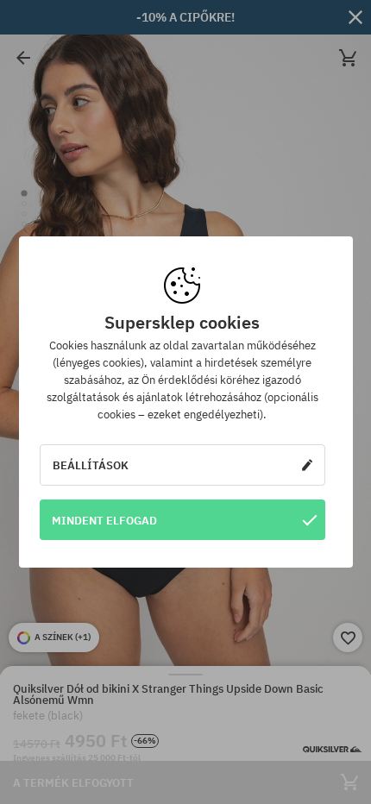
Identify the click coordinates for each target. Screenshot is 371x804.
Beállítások (91, 465)
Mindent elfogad (104, 520)
